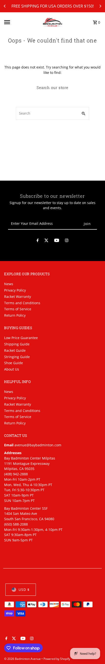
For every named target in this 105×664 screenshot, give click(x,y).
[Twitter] (46, 241)
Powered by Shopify (56, 659)
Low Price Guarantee (21, 337)
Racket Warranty (17, 296)
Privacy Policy (15, 290)
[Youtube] (56, 241)
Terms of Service (17, 309)
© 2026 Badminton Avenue (23, 659)
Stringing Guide (17, 356)
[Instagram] (66, 241)
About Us (11, 369)
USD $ (24, 589)
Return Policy (15, 315)
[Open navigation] (22, 22)
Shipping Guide (17, 344)
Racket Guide (15, 350)
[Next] (100, 6)
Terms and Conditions (22, 303)
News (8, 284)
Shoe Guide (13, 363)
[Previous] (5, 6)
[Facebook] (38, 241)
